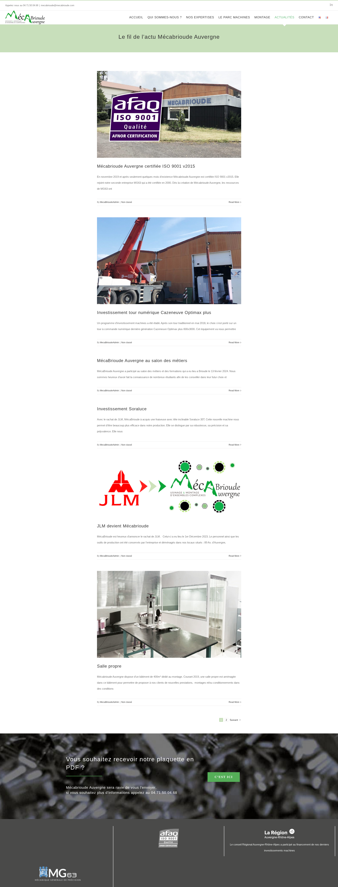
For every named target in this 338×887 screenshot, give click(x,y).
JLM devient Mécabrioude (123, 526)
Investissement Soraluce (122, 408)
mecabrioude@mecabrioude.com (57, 5)
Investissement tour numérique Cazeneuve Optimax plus (154, 312)
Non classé (126, 202)
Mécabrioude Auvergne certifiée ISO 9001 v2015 (146, 166)
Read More (234, 202)
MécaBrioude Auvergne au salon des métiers (142, 360)
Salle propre (109, 666)
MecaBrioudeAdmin (109, 202)
